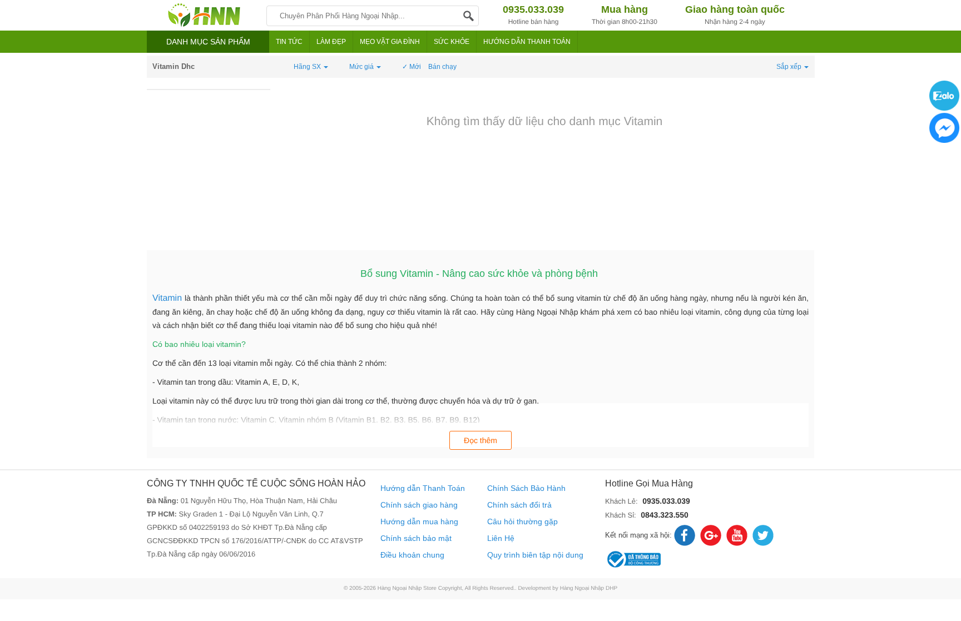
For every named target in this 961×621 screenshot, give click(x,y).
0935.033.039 (666, 500)
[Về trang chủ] (204, 15)
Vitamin (168, 298)
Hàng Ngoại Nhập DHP (588, 588)
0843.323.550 (664, 514)
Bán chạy (442, 67)
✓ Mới (411, 67)
